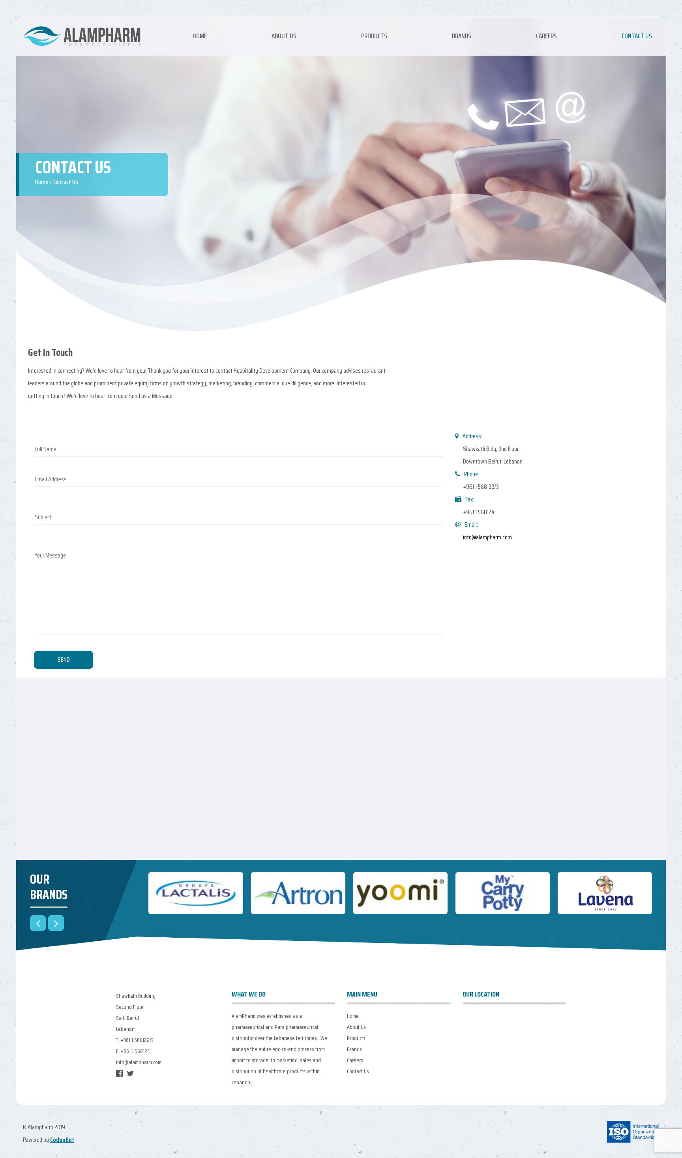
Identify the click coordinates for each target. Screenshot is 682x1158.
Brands (461, 36)
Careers (546, 36)
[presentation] (38, 923)
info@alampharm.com (487, 537)
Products (374, 36)
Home (200, 36)
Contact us (637, 36)
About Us (284, 36)
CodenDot (62, 1140)
